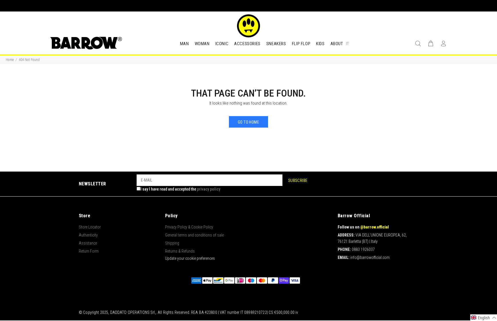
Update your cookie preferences (190, 258)
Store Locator (90, 227)
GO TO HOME (248, 122)
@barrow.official (374, 227)
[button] (483, 317)
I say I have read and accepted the (180, 189)
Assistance (88, 243)
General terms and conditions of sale (194, 235)
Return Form (89, 251)
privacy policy (208, 189)
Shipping (172, 243)
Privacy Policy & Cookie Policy (189, 227)
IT (347, 43)
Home (10, 60)
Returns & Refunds (180, 251)
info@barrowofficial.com (370, 257)
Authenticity (88, 235)
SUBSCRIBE (298, 180)
